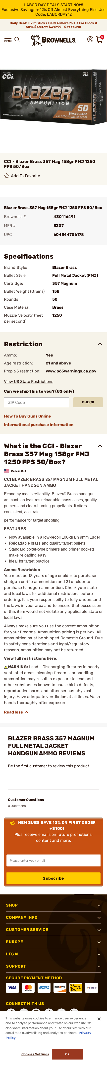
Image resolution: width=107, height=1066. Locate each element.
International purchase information (38, 424)
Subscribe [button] (53, 878)
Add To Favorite (25, 175)
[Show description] (16, 712)
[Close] (99, 1018)
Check (88, 402)
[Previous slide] (9, 97)
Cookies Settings (35, 1054)
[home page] (53, 40)
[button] (8, 39)
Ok (67, 1054)
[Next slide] (98, 97)
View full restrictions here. (30, 658)
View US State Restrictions (28, 381)
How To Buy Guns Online (27, 416)
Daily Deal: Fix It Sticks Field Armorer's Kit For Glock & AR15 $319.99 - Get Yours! (54, 25)
